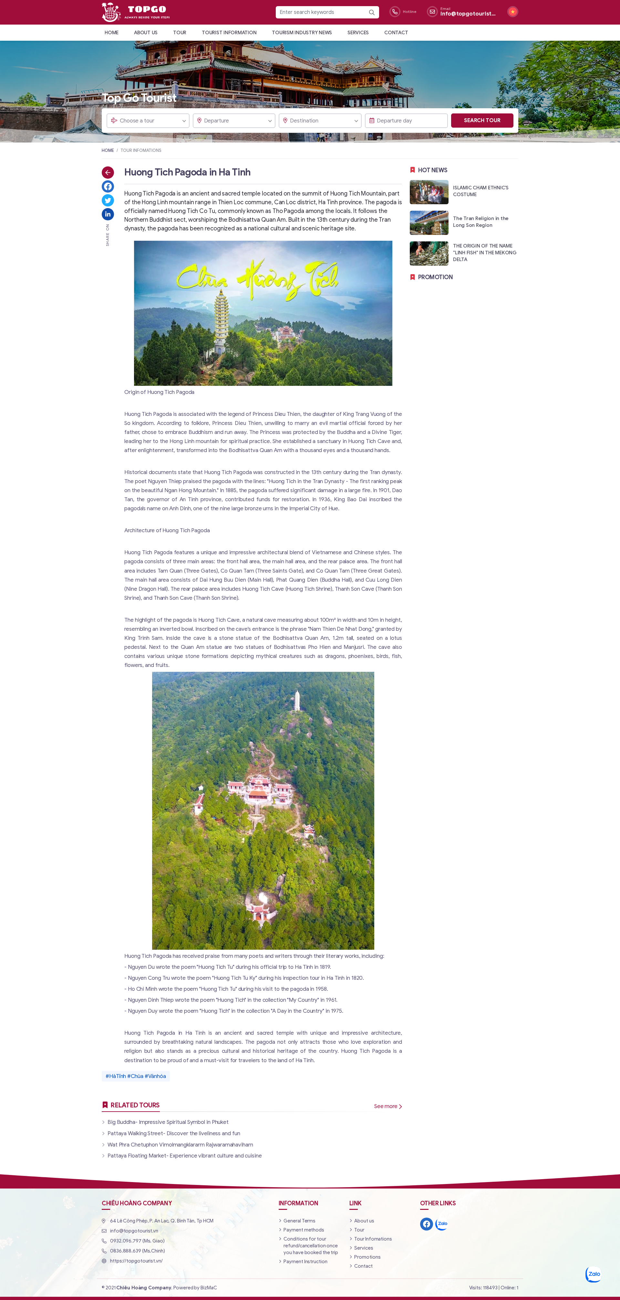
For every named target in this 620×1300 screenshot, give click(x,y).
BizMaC (209, 1288)
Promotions (367, 1257)
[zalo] (441, 1224)
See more (386, 1106)
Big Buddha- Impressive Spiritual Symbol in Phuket (168, 1122)
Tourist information (229, 33)
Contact (396, 33)
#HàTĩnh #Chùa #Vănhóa (136, 1076)
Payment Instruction (305, 1261)
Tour (179, 33)
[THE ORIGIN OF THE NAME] (464, 253)
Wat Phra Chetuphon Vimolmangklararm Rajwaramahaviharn (180, 1144)
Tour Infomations (373, 1239)
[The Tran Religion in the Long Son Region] (464, 222)
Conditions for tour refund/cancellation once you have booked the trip (311, 1245)
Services (358, 33)
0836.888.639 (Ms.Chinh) (137, 1251)
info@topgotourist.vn (134, 1231)
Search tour (482, 120)
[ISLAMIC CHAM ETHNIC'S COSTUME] (464, 191)
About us (146, 33)
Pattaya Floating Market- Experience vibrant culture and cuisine (185, 1155)
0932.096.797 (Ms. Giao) (137, 1241)
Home (112, 33)
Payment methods (304, 1230)
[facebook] (426, 1224)
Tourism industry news (302, 33)
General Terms (299, 1221)
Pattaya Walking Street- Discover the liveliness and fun (174, 1133)
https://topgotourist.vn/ (136, 1261)
